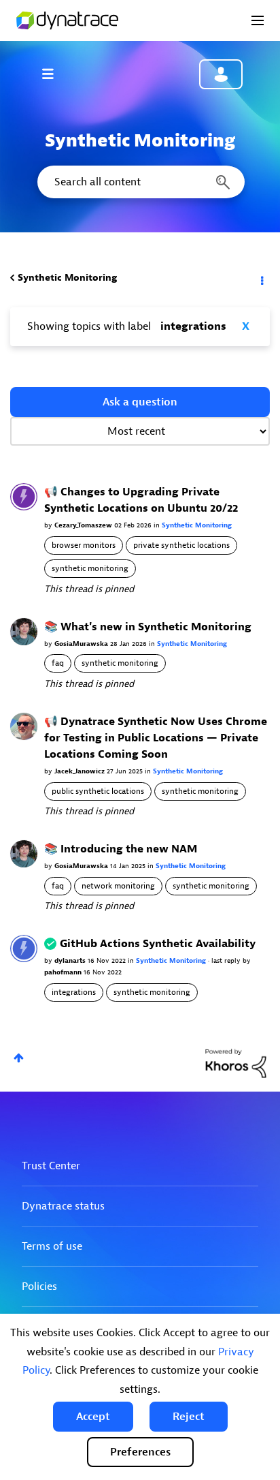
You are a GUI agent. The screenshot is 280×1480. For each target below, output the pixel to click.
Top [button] (18, 1058)
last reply (227, 960)
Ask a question (140, 402)
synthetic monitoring (90, 568)
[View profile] (23, 496)
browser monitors (84, 545)
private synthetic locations (181, 545)
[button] (93, 1417)
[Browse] (54, 74)
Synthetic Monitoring (67, 277)
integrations (74, 992)
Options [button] (261, 278)
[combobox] (140, 182)
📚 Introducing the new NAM (120, 849)
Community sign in (221, 74)
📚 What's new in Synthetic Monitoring (147, 627)
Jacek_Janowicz (80, 771)
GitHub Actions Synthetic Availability (158, 944)
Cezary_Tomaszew (84, 525)
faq (58, 663)
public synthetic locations (98, 791)
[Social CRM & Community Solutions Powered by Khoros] (235, 1062)
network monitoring (118, 885)
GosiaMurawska (82, 643)
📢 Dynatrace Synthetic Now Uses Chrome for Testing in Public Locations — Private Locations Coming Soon (155, 738)
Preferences (140, 1452)
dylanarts (71, 960)
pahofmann (64, 972)
